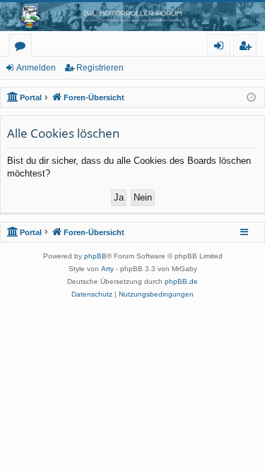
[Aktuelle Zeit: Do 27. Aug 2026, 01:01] (251, 98)
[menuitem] (91, 294)
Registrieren (100, 68)
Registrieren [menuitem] (248, 47)
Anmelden (36, 68)
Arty (107, 269)
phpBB (95, 256)
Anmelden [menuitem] (221, 47)
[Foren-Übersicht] (132, 16)
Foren (23, 47)
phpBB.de (181, 281)
